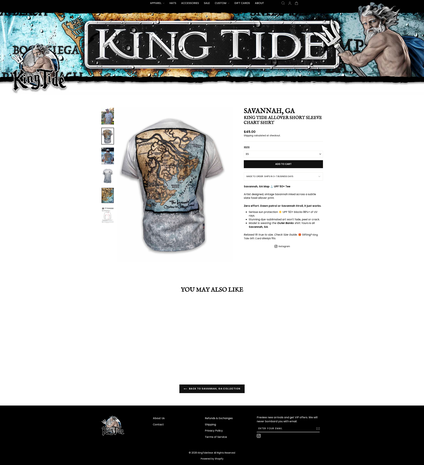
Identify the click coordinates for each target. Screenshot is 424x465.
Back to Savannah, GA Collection (214, 388)
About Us (159, 418)
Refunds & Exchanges (219, 418)
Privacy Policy (214, 431)
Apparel (156, 3)
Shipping (248, 135)
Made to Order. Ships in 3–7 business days (269, 176)
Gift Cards (242, 3)
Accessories (190, 3)
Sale (207, 3)
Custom (221, 3)
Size (247, 147)
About (259, 3)
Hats (172, 3)
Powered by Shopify (212, 458)
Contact (158, 424)
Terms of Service (216, 437)
